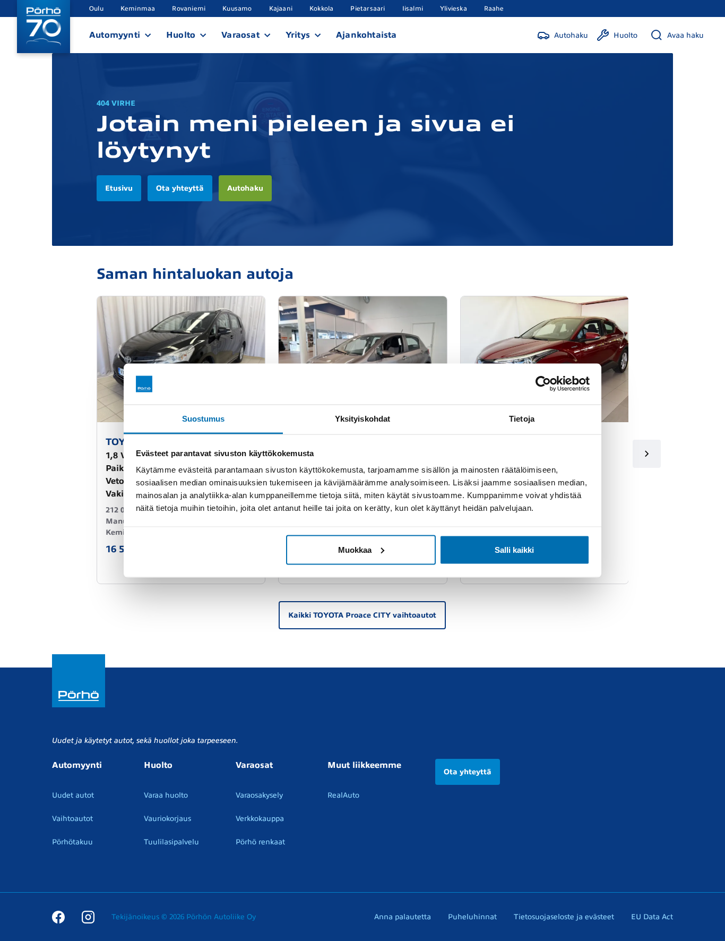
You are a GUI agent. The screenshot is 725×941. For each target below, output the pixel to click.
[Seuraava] (647, 454)
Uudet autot (73, 795)
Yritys (298, 35)
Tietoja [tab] (521, 418)
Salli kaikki (514, 549)
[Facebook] (58, 916)
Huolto (180, 35)
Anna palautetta (402, 917)
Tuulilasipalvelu (171, 842)
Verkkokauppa (260, 819)
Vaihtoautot (72, 819)
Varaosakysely (259, 795)
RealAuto (343, 795)
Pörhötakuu (72, 842)
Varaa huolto (166, 795)
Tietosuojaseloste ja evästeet (564, 917)
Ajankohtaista (366, 35)
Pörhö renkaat (260, 842)
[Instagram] (88, 916)
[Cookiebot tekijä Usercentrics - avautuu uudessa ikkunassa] (543, 384)
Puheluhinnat (472, 917)
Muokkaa (355, 549)
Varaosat (240, 35)
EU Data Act (652, 917)
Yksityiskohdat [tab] (362, 418)
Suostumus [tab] (203, 418)
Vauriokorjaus (167, 819)
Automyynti (114, 35)
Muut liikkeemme (364, 765)
